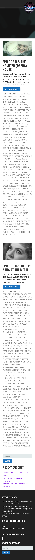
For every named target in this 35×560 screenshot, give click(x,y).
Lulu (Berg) (19, 394)
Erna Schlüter (23, 348)
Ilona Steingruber (20, 370)
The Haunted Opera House (16, 115)
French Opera (16, 297)
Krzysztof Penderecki (20, 186)
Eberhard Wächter (22, 343)
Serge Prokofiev (21, 210)
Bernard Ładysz (10, 132)
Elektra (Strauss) (11, 345)
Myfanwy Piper (10, 199)
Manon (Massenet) (12, 397)
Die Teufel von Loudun (19, 148)
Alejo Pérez (8, 123)
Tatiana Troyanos (12, 213)
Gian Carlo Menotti (12, 164)
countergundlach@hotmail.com (13, 528)
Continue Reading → (11, 89)
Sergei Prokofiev (20, 427)
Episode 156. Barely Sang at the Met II (17, 267)
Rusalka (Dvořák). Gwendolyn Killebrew (14, 207)
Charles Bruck (10, 137)
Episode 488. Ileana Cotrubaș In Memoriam (17, 501)
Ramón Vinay (9, 419)
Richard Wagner (20, 421)
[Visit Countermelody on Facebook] (3, 539)
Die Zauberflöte (17, 337)
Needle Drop (24, 110)
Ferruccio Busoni (11, 156)
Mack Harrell (19, 191)
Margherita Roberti (13, 400)
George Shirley (20, 161)
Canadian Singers (11, 294)
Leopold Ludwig (11, 389)
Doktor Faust (9, 151)
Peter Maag (23, 416)
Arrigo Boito (9, 326)
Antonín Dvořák (11, 126)
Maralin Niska (18, 194)
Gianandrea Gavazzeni (14, 356)
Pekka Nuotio (9, 416)
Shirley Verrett (19, 310)
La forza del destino (19, 386)
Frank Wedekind (11, 351)
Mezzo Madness (10, 107)
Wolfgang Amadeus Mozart (17, 446)
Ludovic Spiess (17, 391)
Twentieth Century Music (16, 118)
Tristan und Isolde (21, 438)
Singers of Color (22, 113)
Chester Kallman (11, 142)
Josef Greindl (20, 378)
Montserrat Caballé (13, 408)
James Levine (25, 172)
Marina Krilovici (18, 402)
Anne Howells (19, 324)
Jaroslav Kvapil (24, 175)
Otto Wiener (23, 413)
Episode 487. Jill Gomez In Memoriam (14, 504)
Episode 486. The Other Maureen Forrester (17, 506)
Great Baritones (19, 104)
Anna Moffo (21, 123)
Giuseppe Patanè (11, 359)
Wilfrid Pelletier (19, 443)
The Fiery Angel (19, 216)
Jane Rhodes (9, 175)
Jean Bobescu (22, 373)
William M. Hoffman (20, 232)
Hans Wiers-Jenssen (18, 167)
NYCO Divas (8, 113)
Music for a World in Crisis (16, 305)
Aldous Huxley (22, 121)
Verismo (7, 316)
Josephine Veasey (11, 381)
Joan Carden (9, 375)
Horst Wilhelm (23, 170)
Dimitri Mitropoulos (13, 340)
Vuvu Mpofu (18, 229)
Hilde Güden (9, 170)
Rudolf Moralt (10, 424)
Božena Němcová (19, 134)
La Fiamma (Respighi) (13, 188)
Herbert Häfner (17, 362)
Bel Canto (18, 291)
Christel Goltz (10, 335)
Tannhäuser (15, 432)
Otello (12, 413)
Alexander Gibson (12, 321)
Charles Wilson (18, 140)
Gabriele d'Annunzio (20, 354)
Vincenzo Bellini (11, 440)
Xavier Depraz (10, 235)
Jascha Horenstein (12, 178)
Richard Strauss (11, 308)
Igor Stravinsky (10, 172)
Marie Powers (20, 197)
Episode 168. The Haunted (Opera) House (15, 65)
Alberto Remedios (17, 318)
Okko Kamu (17, 410)
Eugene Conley (19, 153)
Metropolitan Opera (13, 405)
